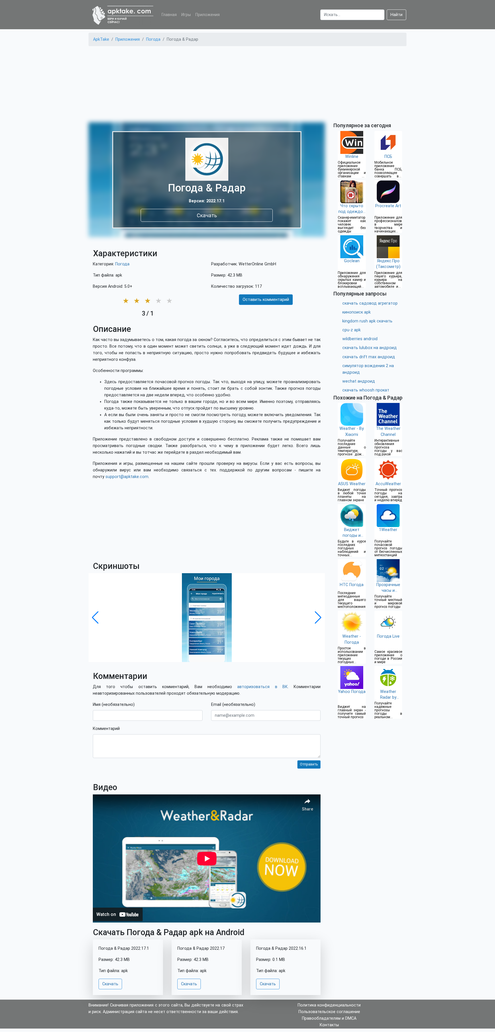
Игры (186, 14)
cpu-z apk (351, 330)
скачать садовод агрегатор (370, 303)
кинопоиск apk (356, 312)
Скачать (207, 215)
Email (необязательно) (233, 704)
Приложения (207, 14)
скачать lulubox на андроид (369, 347)
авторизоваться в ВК (262, 686)
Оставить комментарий (266, 299)
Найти (396, 14)
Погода (122, 264)
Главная (169, 14)
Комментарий (106, 728)
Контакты (329, 1025)
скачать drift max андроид (368, 357)
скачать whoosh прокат (365, 390)
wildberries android (360, 338)
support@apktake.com (126, 476)
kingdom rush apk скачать (367, 321)
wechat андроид (358, 381)
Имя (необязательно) (114, 704)
